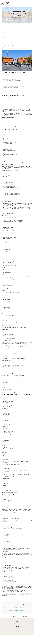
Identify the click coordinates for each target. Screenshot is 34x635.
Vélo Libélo (8, 2)
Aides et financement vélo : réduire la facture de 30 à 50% (14, 609)
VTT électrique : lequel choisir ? (9, 577)
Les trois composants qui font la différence (10, 40)
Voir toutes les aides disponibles (7, 541)
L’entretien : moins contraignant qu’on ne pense (10, 44)
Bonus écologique (4, 523)
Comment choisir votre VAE (7, 42)
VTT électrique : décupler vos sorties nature (13, 607)
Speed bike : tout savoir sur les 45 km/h (10, 581)
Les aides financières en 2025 (8, 45)
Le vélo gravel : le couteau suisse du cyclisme (12, 611)
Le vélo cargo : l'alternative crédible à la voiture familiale (14, 610)
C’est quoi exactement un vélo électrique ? (10, 38)
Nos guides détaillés (6, 47)
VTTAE (7, 253)
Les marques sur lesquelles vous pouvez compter (11, 43)
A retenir (4, 48)
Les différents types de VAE (7, 41)
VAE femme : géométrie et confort (9, 578)
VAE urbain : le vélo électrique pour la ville (12, 606)
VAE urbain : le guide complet (8, 576)
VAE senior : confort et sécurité (9, 580)
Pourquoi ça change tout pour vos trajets (9, 39)
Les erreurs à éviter (6, 46)
